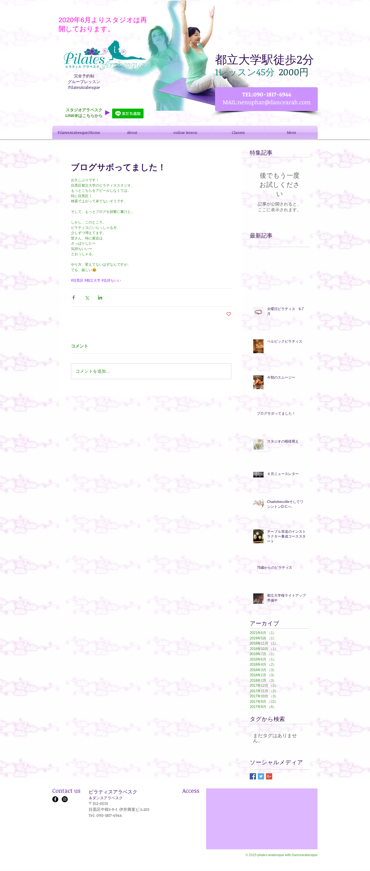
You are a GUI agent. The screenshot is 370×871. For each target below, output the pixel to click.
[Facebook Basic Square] (253, 776)
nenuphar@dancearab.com (274, 102)
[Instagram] (65, 799)
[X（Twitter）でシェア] (86, 297)
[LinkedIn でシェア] (100, 297)
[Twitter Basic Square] (261, 776)
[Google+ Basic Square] (269, 776)
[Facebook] (55, 799)
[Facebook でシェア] (73, 297)
